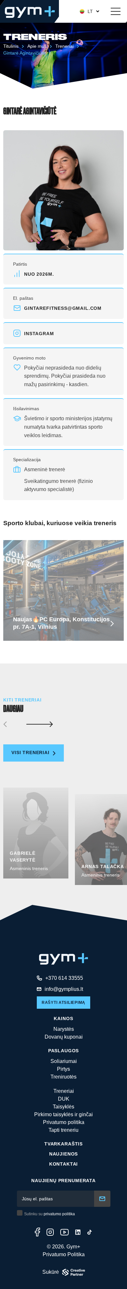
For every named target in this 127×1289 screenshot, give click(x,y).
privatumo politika (59, 1214)
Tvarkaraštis (63, 1143)
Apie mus (37, 46)
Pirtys (63, 1069)
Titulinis (11, 46)
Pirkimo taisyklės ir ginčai (63, 1114)
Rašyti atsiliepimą (63, 1002)
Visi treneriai (31, 752)
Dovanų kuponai (64, 1037)
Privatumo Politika (64, 1254)
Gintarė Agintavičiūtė (24, 53)
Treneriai (64, 46)
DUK (63, 1099)
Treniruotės (63, 1077)
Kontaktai (63, 1164)
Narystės (63, 1029)
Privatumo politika (63, 1122)
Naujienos (63, 1153)
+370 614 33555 (64, 978)
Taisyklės (63, 1106)
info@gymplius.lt (64, 989)
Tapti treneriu (63, 1130)
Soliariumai (63, 1061)
